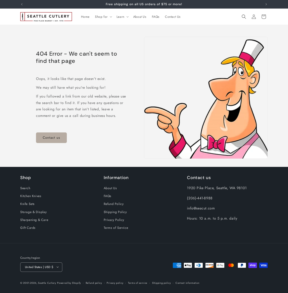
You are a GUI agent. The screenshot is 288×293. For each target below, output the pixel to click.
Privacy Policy (114, 220)
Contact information (187, 282)
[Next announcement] (266, 4)
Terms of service (137, 282)
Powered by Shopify (69, 282)
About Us (110, 188)
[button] (103, 16)
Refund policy (94, 282)
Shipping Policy (115, 212)
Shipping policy (161, 282)
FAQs (107, 196)
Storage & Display (33, 212)
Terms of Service (116, 227)
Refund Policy (114, 204)
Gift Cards (28, 227)
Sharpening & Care (34, 220)
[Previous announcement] (22, 4)
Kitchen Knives (30, 196)
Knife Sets (27, 204)
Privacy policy (115, 282)
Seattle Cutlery (47, 282)
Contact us (51, 137)
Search (25, 188)
